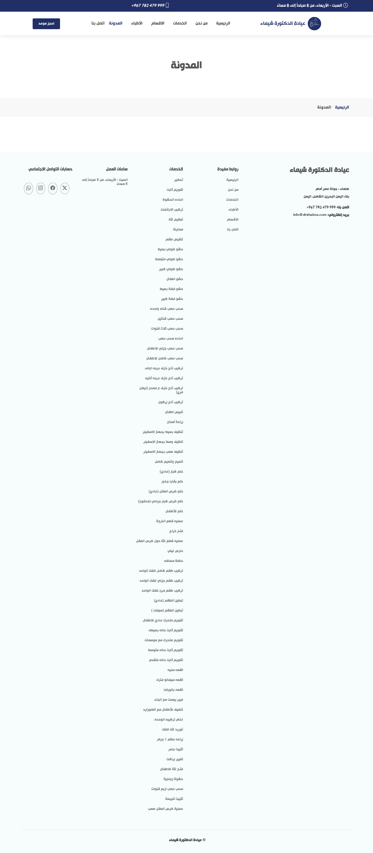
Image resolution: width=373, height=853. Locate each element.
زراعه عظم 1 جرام (170, 739)
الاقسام (157, 23)
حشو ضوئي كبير (171, 269)
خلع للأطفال (174, 511)
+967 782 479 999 (147, 5)
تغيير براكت (174, 759)
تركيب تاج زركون (170, 402)
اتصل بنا (98, 23)
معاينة (178, 230)
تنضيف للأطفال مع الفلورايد (163, 710)
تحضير (178, 180)
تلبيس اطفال (174, 412)
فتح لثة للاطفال (171, 769)
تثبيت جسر (175, 749)
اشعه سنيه (175, 670)
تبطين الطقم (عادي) (168, 601)
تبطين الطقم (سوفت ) (167, 611)
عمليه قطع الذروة (169, 521)
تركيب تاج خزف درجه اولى (164, 368)
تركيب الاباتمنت (172, 210)
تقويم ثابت (175, 190)
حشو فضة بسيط (171, 289)
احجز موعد (46, 23)
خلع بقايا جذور (172, 482)
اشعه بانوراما (173, 690)
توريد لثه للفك (172, 730)
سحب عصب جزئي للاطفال (165, 349)
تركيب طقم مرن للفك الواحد (162, 591)
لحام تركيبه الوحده (168, 720)
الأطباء (136, 23)
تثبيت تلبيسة (174, 799)
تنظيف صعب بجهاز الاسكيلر (163, 452)
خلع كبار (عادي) (171, 472)
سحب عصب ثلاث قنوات (167, 329)
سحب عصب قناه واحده (166, 309)
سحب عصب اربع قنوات (167, 789)
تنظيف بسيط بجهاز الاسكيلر (163, 432)
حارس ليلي (175, 551)
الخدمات (180, 23)
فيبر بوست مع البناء (168, 700)
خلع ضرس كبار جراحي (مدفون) (160, 501)
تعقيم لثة (176, 220)
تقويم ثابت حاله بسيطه (166, 630)
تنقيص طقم (174, 239)
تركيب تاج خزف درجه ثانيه (164, 378)
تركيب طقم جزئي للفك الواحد (161, 581)
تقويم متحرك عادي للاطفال (163, 620)
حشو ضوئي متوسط (169, 259)
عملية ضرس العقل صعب (165, 809)
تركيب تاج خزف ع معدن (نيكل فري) (161, 390)
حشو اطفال (174, 279)
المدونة (115, 23)
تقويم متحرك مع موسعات (164, 640)
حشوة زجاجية (173, 779)
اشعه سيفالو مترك (169, 680)
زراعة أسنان (175, 422)
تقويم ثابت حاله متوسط (165, 650)
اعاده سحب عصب (170, 339)
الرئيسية (223, 23)
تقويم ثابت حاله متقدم (166, 660)
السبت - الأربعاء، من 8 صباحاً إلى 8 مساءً (105, 182)
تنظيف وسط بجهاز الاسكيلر (163, 442)
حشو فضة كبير (172, 299)
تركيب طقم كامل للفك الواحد (161, 571)
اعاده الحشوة (173, 200)
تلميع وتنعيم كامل (169, 462)
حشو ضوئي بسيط (170, 249)
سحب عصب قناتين (170, 319)
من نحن (201, 23)
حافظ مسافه (173, 561)
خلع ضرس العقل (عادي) (166, 492)
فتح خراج (176, 531)
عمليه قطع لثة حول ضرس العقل (159, 541)
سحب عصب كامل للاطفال (164, 358)
